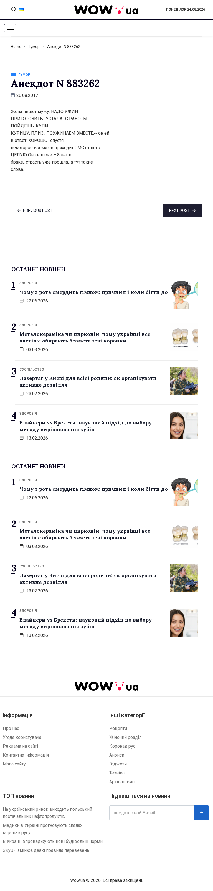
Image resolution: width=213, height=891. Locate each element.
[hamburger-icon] (10, 28)
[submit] (201, 812)
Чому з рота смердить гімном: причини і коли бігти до (93, 292)
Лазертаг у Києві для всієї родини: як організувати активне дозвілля (88, 381)
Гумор (34, 46)
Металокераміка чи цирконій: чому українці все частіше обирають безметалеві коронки (84, 337)
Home (16, 46)
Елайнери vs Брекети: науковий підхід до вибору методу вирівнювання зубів (85, 425)
